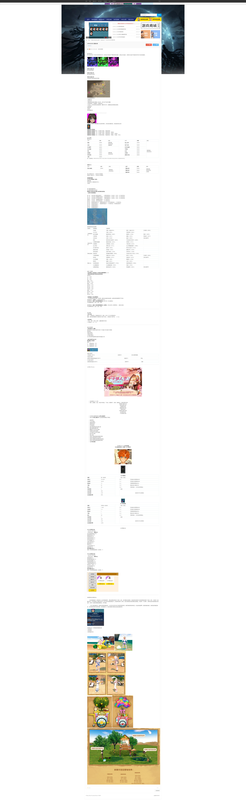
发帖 (150, 44)
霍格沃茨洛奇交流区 (95, 40)
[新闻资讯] (94, 19)
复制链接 (89, 45)
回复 (89, 787)
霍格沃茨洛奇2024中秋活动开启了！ (126, 23)
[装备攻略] (109, 19)
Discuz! (96, 795)
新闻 (90, 1)
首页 (86, 1)
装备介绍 (94, 1)
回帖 (157, 44)
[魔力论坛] (131, 19)
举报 (157, 787)
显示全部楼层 (100, 49)
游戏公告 (103, 40)
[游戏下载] (123, 19)
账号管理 (100, 1)
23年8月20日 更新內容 (110, 40)
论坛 (110, 1)
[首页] (88, 19)
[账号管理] (116, 19)
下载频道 (105, 1)
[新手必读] (101, 19)
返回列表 (157, 790)
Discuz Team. (89, 795)
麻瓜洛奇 (86, 40)
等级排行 (114, 1)
